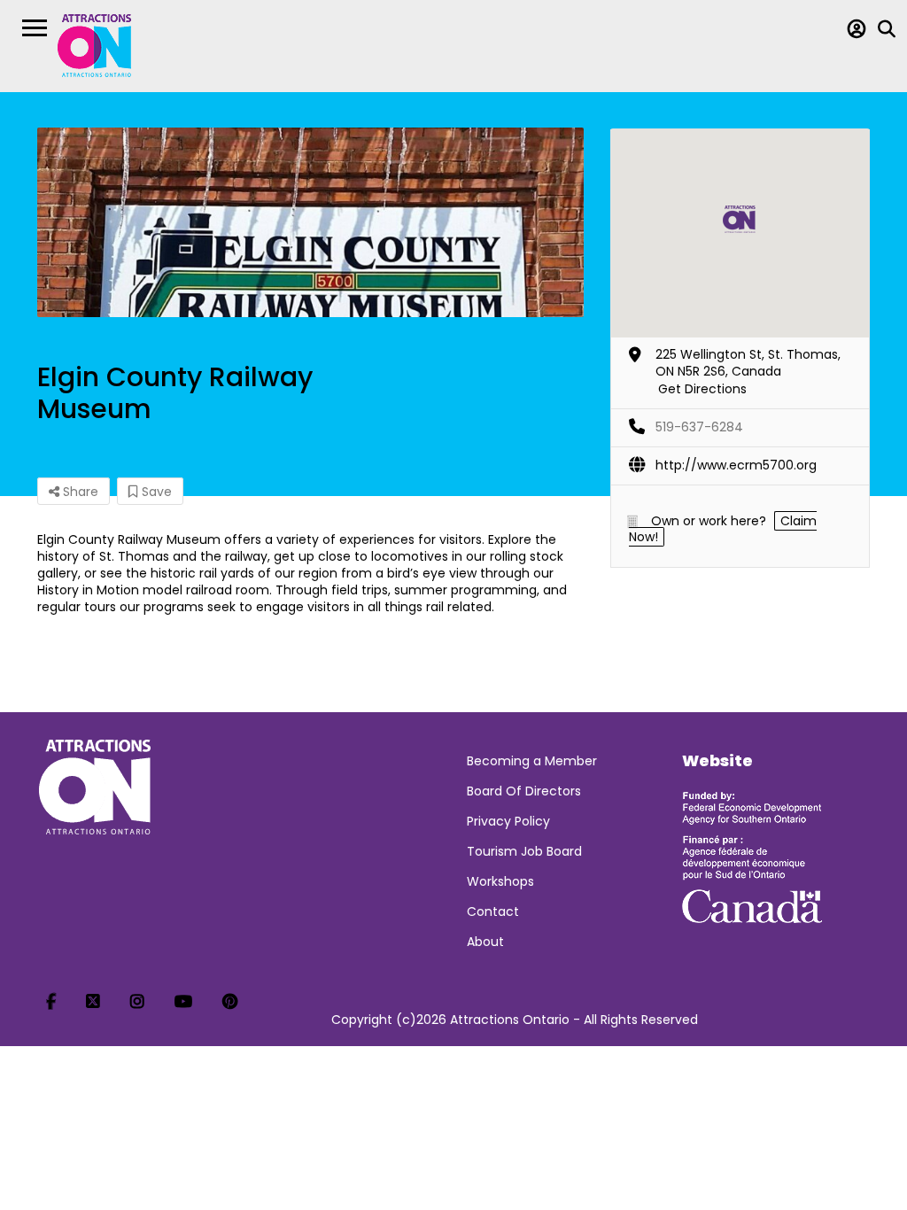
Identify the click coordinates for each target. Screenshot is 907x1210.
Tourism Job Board (524, 851)
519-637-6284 (699, 427)
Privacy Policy (508, 821)
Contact (493, 911)
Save (155, 491)
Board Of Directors (524, 791)
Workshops (500, 881)
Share (78, 491)
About (485, 941)
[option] (310, 222)
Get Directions (702, 389)
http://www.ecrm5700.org (736, 465)
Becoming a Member (532, 761)
